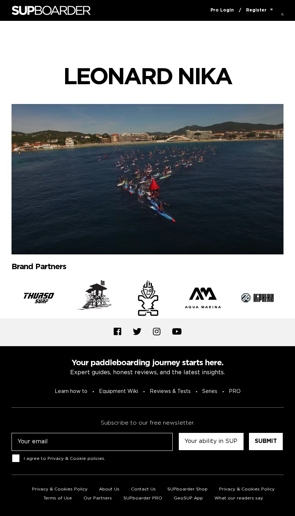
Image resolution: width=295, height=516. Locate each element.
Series (209, 391)
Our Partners (97, 498)
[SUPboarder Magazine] (51, 10)
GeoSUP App (188, 498)
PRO (235, 391)
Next (288, 299)
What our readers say (238, 498)
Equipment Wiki (118, 391)
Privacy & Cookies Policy (59, 489)
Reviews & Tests (170, 391)
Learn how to (71, 391)
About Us (109, 489)
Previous (6, 299)
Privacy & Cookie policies (75, 459)
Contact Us (143, 489)
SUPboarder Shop (187, 489)
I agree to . (64, 459)
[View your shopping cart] (271, 10)
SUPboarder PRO (142, 498)
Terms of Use (58, 498)
